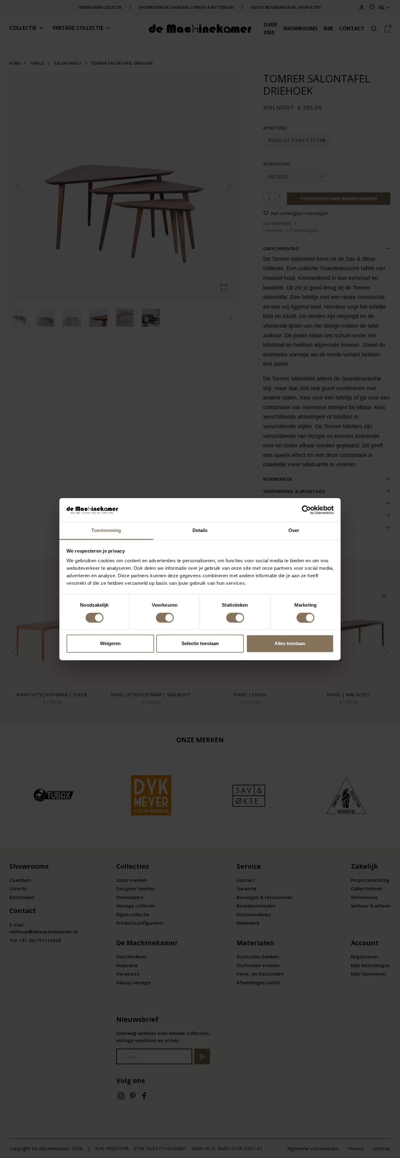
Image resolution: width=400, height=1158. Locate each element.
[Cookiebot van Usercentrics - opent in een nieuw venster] (306, 509)
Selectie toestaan (200, 643)
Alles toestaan (289, 643)
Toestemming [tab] (106, 530)
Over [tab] (293, 530)
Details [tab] (200, 530)
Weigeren (110, 643)
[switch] (165, 618)
